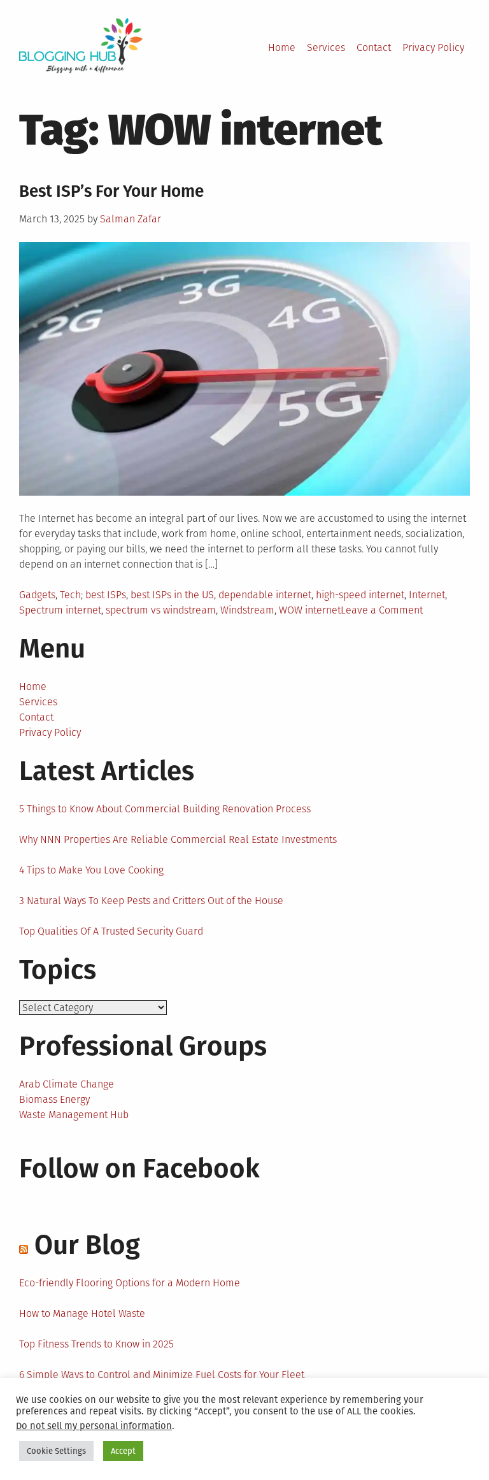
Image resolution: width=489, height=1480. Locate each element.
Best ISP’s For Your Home (111, 191)
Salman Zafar (130, 219)
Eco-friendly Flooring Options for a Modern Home (129, 1283)
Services (326, 47)
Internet (427, 595)
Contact (374, 47)
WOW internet (310, 610)
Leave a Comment (382, 610)
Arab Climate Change (66, 1084)
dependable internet (264, 595)
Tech (70, 595)
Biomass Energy (54, 1099)
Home (281, 47)
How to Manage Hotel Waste (82, 1313)
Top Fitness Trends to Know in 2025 (96, 1344)
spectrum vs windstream (161, 610)
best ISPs (105, 595)
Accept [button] (123, 1451)
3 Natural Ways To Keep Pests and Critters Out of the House (151, 900)
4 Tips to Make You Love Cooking (91, 870)
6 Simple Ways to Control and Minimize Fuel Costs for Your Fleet (161, 1375)
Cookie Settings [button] (56, 1451)
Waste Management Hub (74, 1115)
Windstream (247, 610)
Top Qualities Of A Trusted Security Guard (111, 931)
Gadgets (37, 595)
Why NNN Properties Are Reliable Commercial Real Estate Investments (178, 839)
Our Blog (87, 1245)
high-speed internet (360, 595)
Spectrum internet (60, 610)
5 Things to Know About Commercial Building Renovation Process (165, 809)
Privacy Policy (433, 47)
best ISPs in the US (172, 595)
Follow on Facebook (139, 1168)
